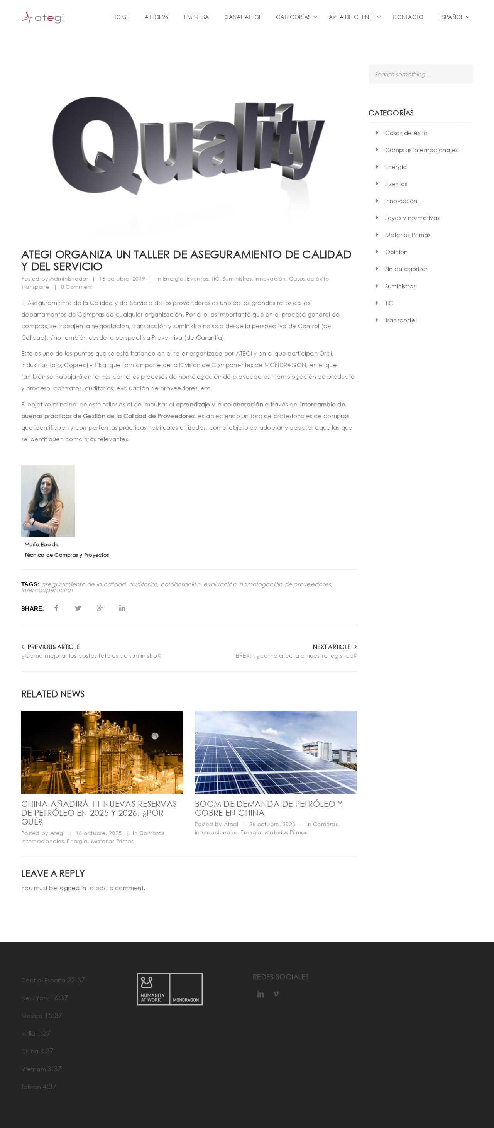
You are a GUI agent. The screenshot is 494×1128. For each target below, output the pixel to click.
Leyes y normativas (412, 217)
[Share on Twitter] (78, 608)
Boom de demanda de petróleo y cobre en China (268, 808)
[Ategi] (61, 17)
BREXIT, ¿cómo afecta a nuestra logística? (296, 655)
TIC (215, 278)
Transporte (35, 286)
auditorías (143, 584)
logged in (72, 887)
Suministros (237, 278)
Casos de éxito (309, 278)
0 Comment (77, 286)
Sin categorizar (406, 268)
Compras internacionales (421, 149)
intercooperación (47, 590)
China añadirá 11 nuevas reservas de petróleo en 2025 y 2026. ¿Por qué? (99, 813)
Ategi (57, 833)
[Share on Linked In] (122, 608)
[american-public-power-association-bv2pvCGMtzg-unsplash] (102, 752)
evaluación (219, 584)
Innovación (270, 278)
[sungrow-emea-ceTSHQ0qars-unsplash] (276, 752)
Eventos (197, 278)
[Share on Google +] (100, 608)
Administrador (69, 278)
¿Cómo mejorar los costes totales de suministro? (91, 655)
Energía (173, 278)
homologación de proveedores (285, 584)
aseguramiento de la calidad (83, 584)
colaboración (180, 584)
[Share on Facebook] (56, 608)
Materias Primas (112, 841)
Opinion (396, 251)
